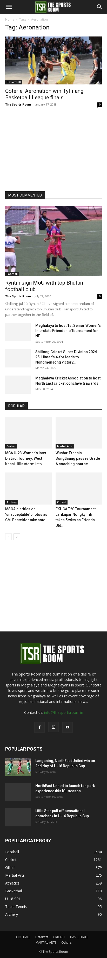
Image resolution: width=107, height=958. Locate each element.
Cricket (11, 446)
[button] (9, 7)
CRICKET (59, 937)
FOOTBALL (22, 937)
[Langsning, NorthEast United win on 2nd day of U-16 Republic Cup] (18, 767)
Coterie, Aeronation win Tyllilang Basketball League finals (44, 94)
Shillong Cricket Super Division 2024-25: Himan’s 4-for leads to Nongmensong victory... (66, 357)
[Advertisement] (44, 147)
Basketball (14, 82)
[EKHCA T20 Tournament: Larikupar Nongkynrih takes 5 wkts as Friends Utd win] (79, 488)
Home (9, 19)
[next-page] (17, 536)
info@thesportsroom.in (63, 712)
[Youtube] (67, 727)
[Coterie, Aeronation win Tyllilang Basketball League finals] (53, 60)
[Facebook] (39, 727)
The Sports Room (18, 104)
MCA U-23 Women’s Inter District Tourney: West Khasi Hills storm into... (25, 458)
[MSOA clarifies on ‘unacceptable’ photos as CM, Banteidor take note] (28, 488)
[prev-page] (8, 536)
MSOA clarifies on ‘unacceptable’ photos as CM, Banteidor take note (26, 514)
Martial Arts (64, 446)
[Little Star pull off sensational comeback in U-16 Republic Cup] (18, 817)
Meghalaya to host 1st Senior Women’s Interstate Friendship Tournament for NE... (68, 330)
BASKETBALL (79, 937)
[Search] (99, 7)
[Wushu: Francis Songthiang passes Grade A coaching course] (79, 433)
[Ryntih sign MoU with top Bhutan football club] (53, 241)
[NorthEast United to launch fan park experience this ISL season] (18, 792)
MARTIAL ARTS (46, 942)
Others (66, 942)
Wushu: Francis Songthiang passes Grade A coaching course (78, 458)
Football (12, 274)
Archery (12, 502)
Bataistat (41, 937)
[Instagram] (53, 727)
